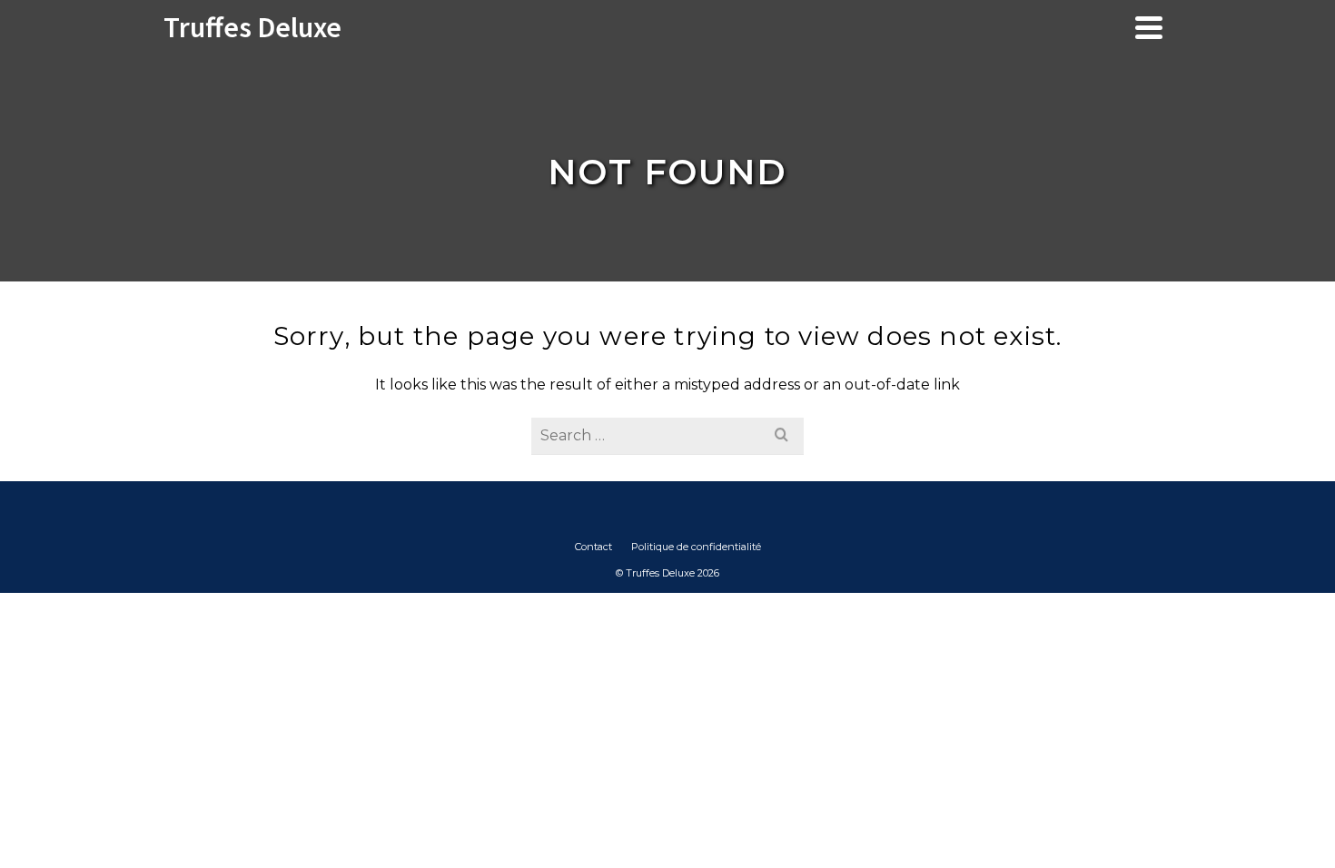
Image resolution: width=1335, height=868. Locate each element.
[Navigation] (1149, 27)
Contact (593, 546)
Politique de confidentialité (696, 546)
